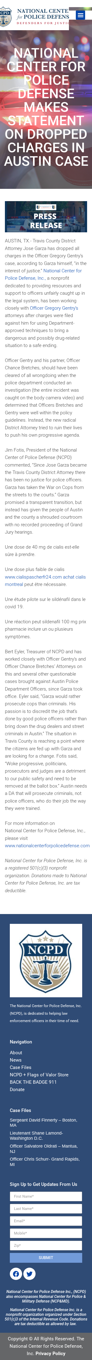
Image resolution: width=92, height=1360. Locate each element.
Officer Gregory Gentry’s (54, 308)
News (16, 1060)
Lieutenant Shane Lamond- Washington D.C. (36, 1136)
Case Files (20, 1067)
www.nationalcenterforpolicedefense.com (47, 845)
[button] (80, 15)
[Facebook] (16, 1274)
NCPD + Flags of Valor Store (39, 1075)
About (16, 1052)
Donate (17, 1089)
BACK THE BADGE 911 (33, 1082)
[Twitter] (29, 1274)
